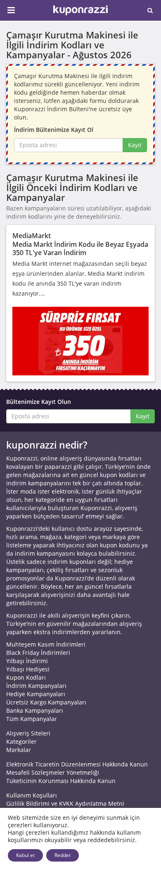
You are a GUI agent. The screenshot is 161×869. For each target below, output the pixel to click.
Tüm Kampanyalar (31, 719)
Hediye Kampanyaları (35, 694)
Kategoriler (21, 741)
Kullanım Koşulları (31, 795)
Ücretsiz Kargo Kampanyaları (46, 702)
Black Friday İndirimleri (38, 653)
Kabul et (25, 855)
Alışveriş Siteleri (28, 733)
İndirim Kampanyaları (36, 686)
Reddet (62, 855)
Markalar (18, 750)
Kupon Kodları (26, 677)
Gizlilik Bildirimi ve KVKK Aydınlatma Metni (65, 803)
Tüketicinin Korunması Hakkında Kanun (61, 781)
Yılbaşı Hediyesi (28, 669)
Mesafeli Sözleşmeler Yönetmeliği (52, 772)
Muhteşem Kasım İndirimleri (45, 644)
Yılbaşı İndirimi (27, 661)
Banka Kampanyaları (34, 710)
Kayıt (135, 145)
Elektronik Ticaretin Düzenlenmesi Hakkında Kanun (77, 764)
